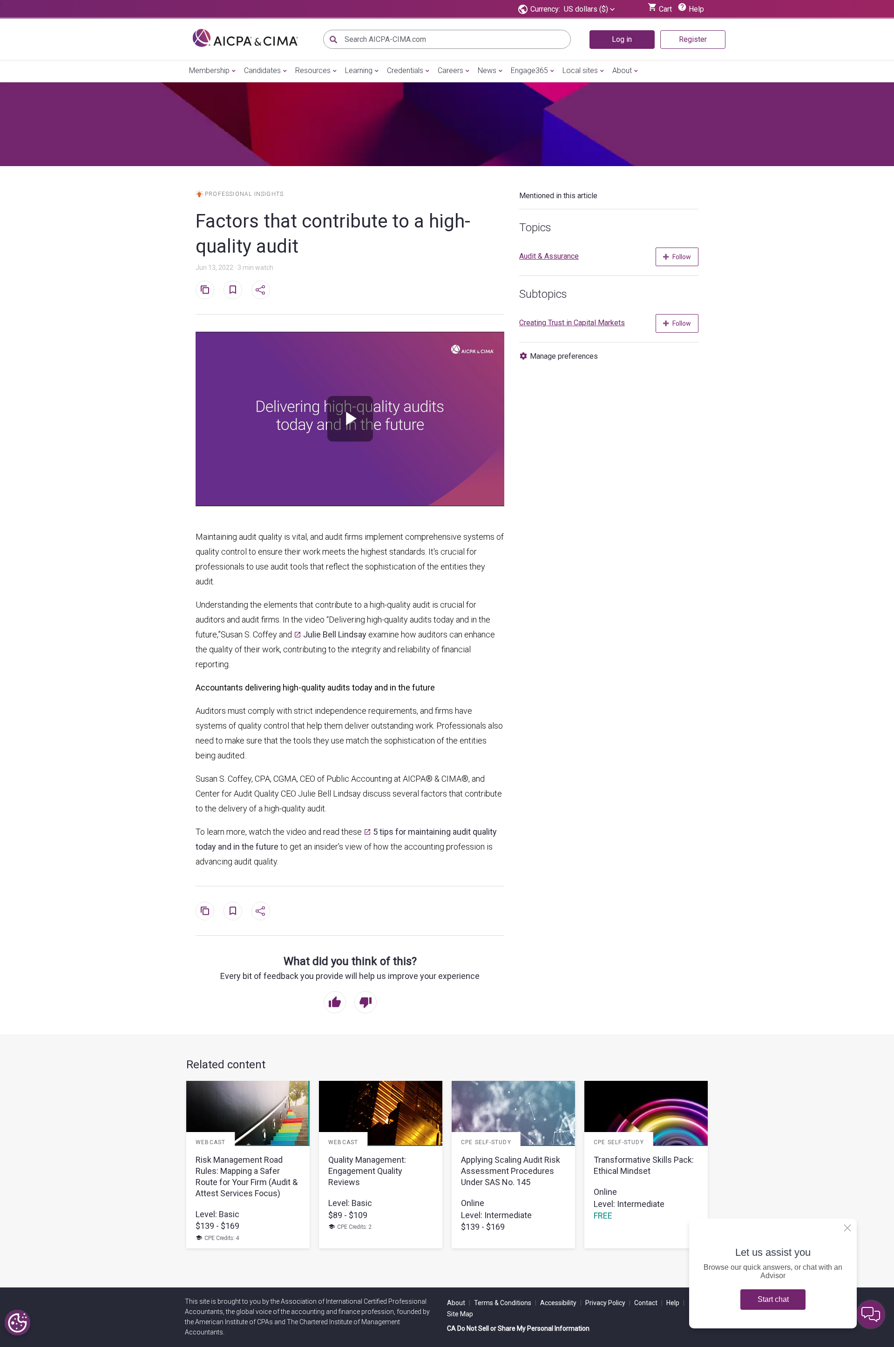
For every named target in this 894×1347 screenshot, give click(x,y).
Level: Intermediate (496, 1215)
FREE (603, 1216)
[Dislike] (365, 1003)
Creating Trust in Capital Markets (572, 322)
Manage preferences (564, 356)
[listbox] (589, 9)
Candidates (262, 70)
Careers (450, 70)
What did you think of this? (350, 961)
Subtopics (543, 294)
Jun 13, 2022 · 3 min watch (234, 267)
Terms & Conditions (505, 1303)
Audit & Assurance (549, 256)
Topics (535, 227)
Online (472, 1203)
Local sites (580, 70)
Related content (225, 1064)
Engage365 (529, 70)
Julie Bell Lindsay (334, 634)
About (622, 70)
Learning (358, 70)
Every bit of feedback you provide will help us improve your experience (350, 976)
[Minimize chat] (871, 1314)
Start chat (773, 1299)
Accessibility (561, 1303)
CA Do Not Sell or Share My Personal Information (518, 1328)
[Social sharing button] (260, 290)
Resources (313, 70)
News (487, 70)
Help (675, 1303)
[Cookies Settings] (17, 1322)
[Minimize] (847, 1227)
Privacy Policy (607, 1303)
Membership (209, 70)
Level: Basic (217, 1214)
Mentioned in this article (558, 195)
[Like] (335, 1003)
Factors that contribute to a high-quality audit (333, 233)
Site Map (460, 1314)
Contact (648, 1303)
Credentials (405, 70)
